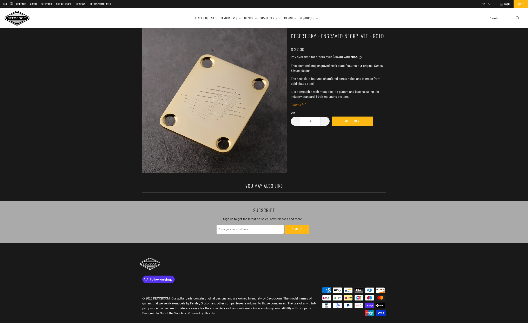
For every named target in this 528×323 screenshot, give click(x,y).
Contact (21, 4)
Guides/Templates (100, 4)
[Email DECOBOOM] (5, 4)
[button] (206, 18)
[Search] (518, 18)
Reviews (81, 4)
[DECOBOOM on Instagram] (11, 4)
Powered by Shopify (201, 313)
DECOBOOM (161, 298)
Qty (293, 112)
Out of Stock (64, 4)
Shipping (46, 4)
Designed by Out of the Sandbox (164, 313)
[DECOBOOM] (17, 18)
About (33, 4)
